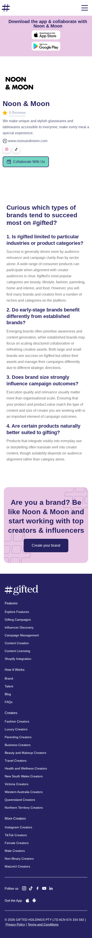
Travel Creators (16, 760)
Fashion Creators (17, 721)
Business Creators (18, 745)
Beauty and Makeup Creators (25, 753)
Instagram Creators (18, 827)
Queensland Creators (20, 800)
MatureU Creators (17, 866)
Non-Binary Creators (19, 858)
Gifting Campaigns (18, 619)
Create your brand (46, 545)
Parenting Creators (18, 737)
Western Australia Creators (24, 792)
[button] (84, 8)
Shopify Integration (18, 659)
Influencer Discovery (19, 627)
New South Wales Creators (24, 776)
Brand (9, 678)
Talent (9, 686)
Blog (8, 694)
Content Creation (17, 643)
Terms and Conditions (43, 924)
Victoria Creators (16, 784)
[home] (6, 8)
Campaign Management (22, 635)
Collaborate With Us (29, 162)
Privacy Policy (15, 924)
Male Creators (15, 851)
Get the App (13, 900)
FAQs (9, 702)
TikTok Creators (16, 835)
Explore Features (17, 612)
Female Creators (17, 843)
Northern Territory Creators (24, 807)
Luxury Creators (16, 729)
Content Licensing (17, 651)
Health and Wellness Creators (26, 768)
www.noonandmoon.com (27, 141)
